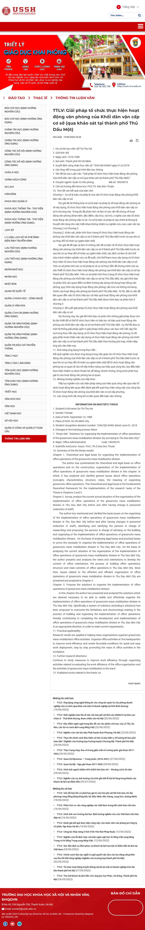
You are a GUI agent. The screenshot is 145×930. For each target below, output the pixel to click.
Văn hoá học (13, 399)
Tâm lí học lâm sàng (18, 363)
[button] (126, 7)
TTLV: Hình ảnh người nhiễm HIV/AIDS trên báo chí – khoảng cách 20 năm (94, 769)
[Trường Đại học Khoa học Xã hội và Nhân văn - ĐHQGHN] (6, 11)
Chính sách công (16, 179)
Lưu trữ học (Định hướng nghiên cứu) (21, 250)
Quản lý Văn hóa (15, 305)
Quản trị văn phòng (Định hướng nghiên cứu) (21, 325)
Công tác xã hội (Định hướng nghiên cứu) (23, 152)
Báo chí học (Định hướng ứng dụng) (23, 120)
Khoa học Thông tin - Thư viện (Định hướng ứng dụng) (24, 221)
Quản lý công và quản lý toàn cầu (24, 429)
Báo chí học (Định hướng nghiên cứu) (20, 110)
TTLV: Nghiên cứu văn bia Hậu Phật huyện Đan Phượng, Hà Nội (88, 732)
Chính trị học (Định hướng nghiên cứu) (22, 131)
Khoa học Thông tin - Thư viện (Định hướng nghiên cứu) (24, 210)
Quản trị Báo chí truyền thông (20, 347)
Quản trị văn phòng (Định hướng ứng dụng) (21, 336)
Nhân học (11, 276)
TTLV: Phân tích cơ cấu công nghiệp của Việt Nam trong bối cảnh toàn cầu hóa (96, 805)
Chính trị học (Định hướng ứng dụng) (22, 142)
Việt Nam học (13, 413)
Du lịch (9, 186)
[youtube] (12, 923)
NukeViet (79, 914)
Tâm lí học (11, 355)
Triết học (11, 391)
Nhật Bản (10, 283)
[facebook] (5, 923)
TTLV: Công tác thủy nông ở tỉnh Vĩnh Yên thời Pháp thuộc (86, 831)
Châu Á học (12, 172)
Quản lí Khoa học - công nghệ (24, 298)
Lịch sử (9, 230)
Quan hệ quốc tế (15, 291)
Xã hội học (11, 420)
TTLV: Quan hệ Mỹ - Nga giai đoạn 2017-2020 (80, 764)
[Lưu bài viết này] (138, 140)
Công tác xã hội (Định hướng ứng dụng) (23, 163)
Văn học (10, 406)
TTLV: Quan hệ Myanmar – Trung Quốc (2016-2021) (83, 759)
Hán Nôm (10, 194)
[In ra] (132, 140)
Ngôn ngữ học (14, 269)
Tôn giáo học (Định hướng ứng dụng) (21, 383)
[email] (19, 923)
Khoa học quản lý (16, 201)
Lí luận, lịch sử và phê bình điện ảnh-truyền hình (22, 239)
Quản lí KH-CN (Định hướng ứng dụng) (22, 314)
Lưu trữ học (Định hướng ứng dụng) (24, 260)
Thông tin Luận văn (17, 438)
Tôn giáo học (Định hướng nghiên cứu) (21, 372)
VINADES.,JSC (11, 917)
